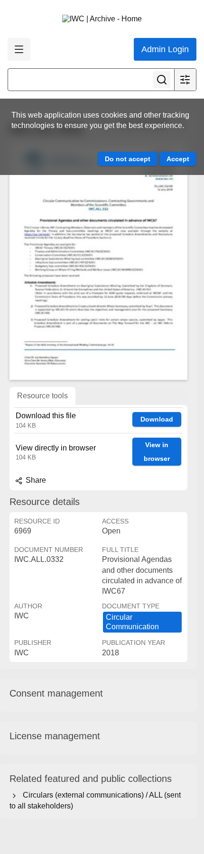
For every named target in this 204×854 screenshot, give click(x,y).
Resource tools (42, 396)
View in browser (157, 451)
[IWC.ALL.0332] (98, 261)
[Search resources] (161, 79)
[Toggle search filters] (185, 80)
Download (156, 419)
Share (35, 480)
